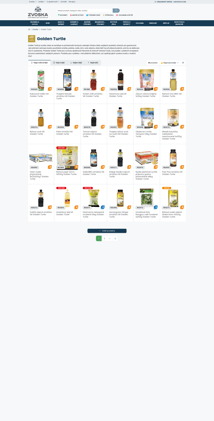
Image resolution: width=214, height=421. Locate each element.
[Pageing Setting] (183, 62)
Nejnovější (60, 62)
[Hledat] (116, 10)
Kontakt (64, 2)
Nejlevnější (77, 62)
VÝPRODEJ (109, 15)
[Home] (29, 29)
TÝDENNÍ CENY (94, 15)
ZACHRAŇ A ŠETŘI (126, 15)
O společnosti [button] (52, 2)
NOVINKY (63, 15)
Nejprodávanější (41, 62)
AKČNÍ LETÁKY (78, 15)
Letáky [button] (40, 2)
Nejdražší (94, 62)
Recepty (72, 2)
